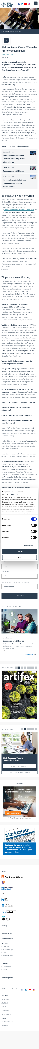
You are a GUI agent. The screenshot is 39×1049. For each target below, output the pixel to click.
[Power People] (20, 882)
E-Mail (4, 562)
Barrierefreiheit (6, 1014)
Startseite (5, 995)
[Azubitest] (20, 894)
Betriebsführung (7, 933)
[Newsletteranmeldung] (19, 801)
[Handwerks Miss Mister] (20, 888)
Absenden (20, 596)
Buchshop (5, 1025)
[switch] (34, 525)
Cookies (4, 1018)
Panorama (5, 964)
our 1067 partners (14, 495)
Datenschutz (5, 1010)
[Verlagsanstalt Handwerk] (20, 911)
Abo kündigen (6, 1003)
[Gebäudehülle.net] (20, 876)
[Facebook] (19, 4)
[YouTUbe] (25, 4)
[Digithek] (20, 919)
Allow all (19, 551)
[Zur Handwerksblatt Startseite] (7, 4)
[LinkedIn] (22, 4)
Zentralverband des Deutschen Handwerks (19, 210)
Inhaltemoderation (7, 1022)
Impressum (5, 999)
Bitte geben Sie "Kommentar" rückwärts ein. (16, 582)
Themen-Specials (7, 978)
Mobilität (5, 944)
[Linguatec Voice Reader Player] (6, 40)
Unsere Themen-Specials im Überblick (20, 772)
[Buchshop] (20, 905)
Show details (28, 545)
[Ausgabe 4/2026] (20, 694)
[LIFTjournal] (20, 899)
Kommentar (5, 572)
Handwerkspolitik (7, 939)
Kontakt (4, 1007)
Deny (19, 557)
